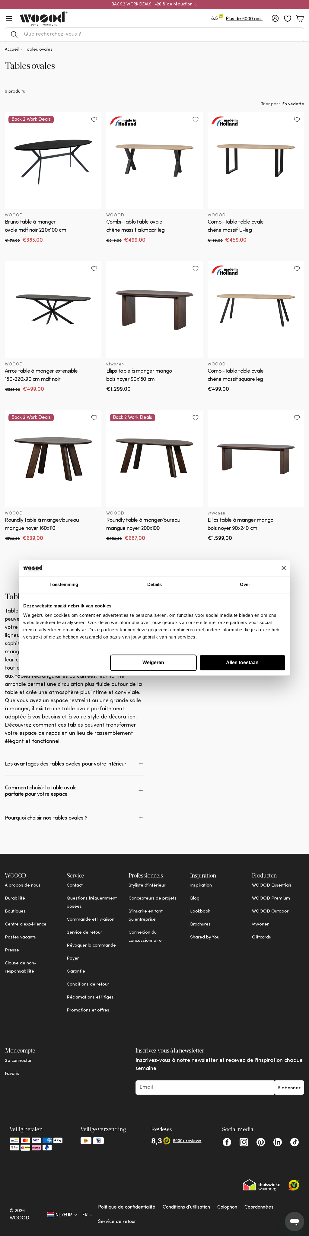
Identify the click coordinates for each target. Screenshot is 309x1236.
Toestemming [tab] (63, 584)
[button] (154, 34)
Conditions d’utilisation (186, 1207)
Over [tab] (245, 584)
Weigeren (153, 662)
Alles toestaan (242, 662)
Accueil (12, 49)
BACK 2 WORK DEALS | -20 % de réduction (152, 4)
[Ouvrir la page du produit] (154, 160)
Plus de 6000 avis (244, 19)
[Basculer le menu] (9, 18)
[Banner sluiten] (284, 568)
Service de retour (117, 1221)
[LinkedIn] (277, 1142)
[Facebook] (227, 1142)
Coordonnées (258, 1207)
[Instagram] (244, 1142)
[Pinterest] (261, 1142)
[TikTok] (294, 1142)
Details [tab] (154, 584)
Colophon (227, 1207)
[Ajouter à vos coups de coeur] (94, 119)
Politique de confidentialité (126, 1207)
